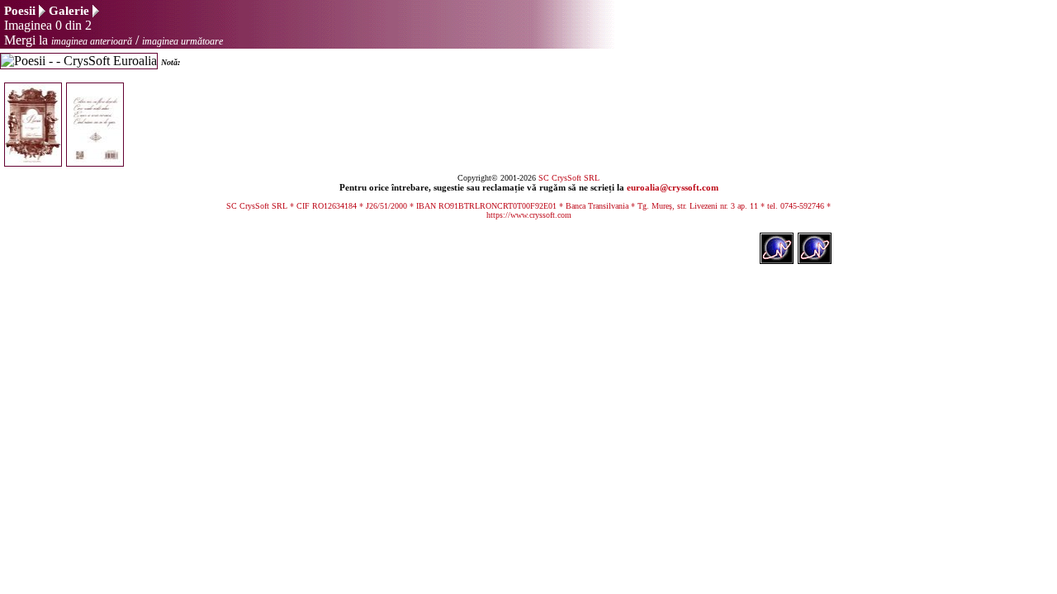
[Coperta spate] (97, 162)
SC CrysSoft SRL (569, 177)
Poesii (20, 10)
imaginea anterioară (91, 41)
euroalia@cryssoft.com (672, 187)
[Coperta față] (35, 162)
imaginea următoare (182, 41)
